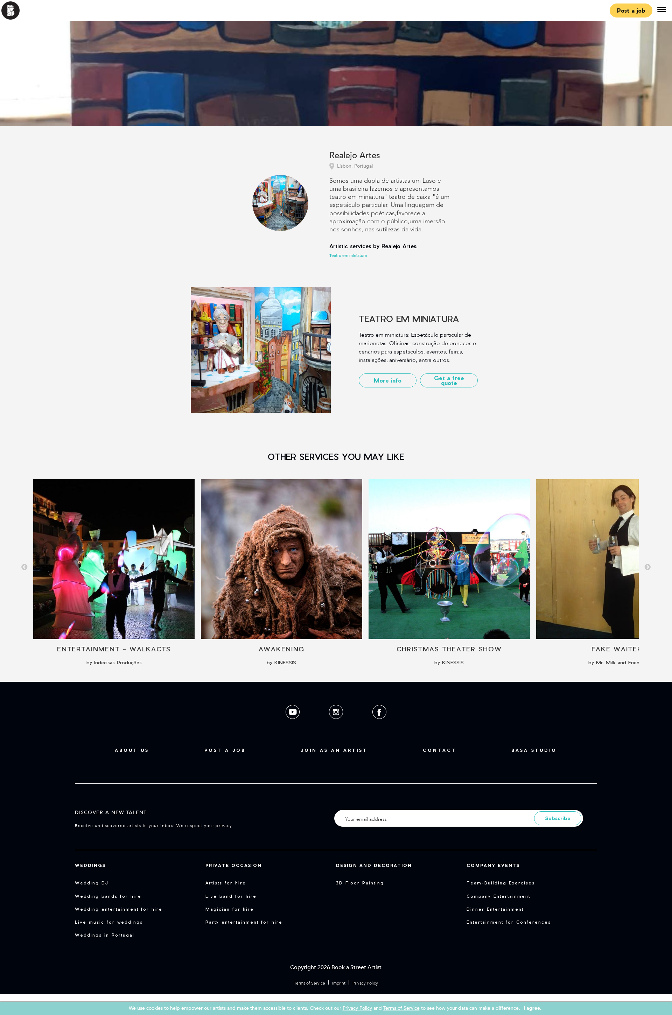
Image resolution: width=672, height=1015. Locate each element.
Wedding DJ (91, 882)
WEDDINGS (90, 865)
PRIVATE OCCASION (233, 865)
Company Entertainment (498, 896)
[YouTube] (293, 724)
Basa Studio (534, 750)
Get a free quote (449, 380)
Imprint (338, 983)
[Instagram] (336, 724)
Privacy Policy (365, 983)
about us (132, 750)
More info (387, 380)
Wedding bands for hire (108, 896)
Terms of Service (309, 983)
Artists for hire (225, 882)
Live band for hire (231, 896)
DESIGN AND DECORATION (374, 865)
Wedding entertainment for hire (118, 908)
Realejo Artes (354, 156)
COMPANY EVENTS (493, 865)
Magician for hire (229, 908)
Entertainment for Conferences (509, 921)
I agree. (532, 1008)
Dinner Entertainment (495, 908)
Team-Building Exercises (501, 882)
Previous (24, 567)
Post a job (631, 10)
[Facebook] (379, 724)
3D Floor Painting (360, 882)
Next (647, 567)
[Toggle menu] (661, 10)
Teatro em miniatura (348, 255)
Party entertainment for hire (243, 921)
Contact (439, 750)
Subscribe (557, 818)
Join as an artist (334, 750)
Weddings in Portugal (104, 934)
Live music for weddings (109, 921)
